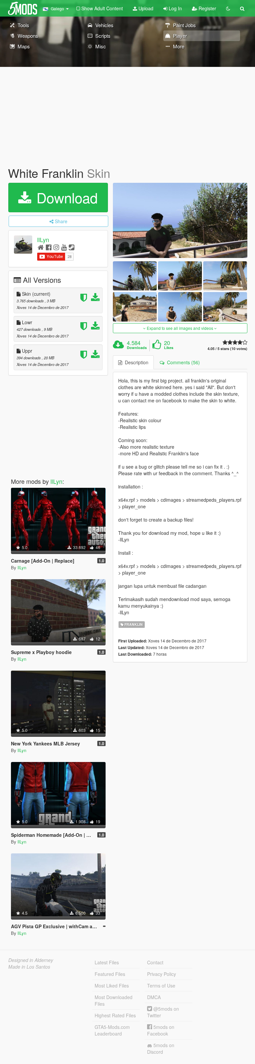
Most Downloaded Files (113, 1000)
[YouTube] (64, 247)
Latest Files (107, 962)
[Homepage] (40, 247)
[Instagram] (56, 247)
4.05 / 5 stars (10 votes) (227, 348)
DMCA (154, 997)
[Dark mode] (228, 8)
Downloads (137, 348)
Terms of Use (161, 985)
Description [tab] (135, 362)
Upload (145, 8)
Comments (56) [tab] (182, 362)
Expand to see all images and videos (180, 328)
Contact (155, 962)
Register (206, 8)
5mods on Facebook (160, 1030)
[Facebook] (48, 247)
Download (65, 197)
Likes (168, 348)
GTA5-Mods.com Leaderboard (112, 1030)
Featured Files (110, 974)
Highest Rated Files (115, 1015)
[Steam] (71, 247)
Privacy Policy (161, 974)
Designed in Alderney (30, 960)
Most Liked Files (112, 985)
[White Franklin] (180, 220)
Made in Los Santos (29, 966)
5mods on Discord (160, 1048)
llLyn (43, 239)
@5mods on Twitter (163, 1012)
